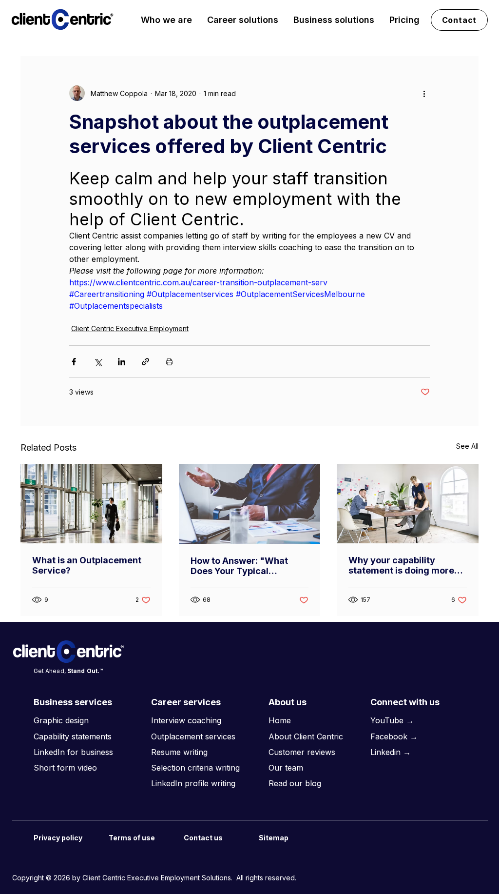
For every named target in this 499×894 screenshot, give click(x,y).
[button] (166, 19)
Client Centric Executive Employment (130, 328)
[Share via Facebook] (73, 361)
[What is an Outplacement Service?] (91, 503)
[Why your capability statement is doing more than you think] (408, 503)
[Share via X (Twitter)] (97, 361)
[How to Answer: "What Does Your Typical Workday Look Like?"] (250, 504)
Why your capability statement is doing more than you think (401, 565)
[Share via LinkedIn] (121, 361)
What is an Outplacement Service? (86, 565)
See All (467, 446)
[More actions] (424, 93)
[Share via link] (145, 361)
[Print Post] (169, 361)
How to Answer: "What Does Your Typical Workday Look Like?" (239, 566)
